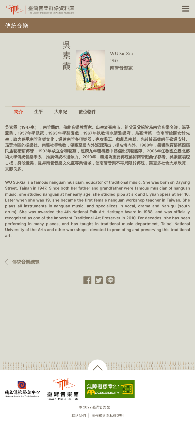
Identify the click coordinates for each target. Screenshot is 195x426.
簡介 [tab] (18, 111)
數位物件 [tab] (87, 111)
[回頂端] (97, 369)
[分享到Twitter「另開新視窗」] (97, 280)
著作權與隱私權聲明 (108, 416)
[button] (185, 9)
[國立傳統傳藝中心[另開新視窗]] (22, 389)
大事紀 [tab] (60, 111)
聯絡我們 (79, 416)
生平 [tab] (38, 111)
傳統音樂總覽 (26, 261)
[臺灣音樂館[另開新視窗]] (62, 389)
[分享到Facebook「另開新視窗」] (86, 280)
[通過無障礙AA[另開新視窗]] (110, 389)
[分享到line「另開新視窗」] (109, 280)
